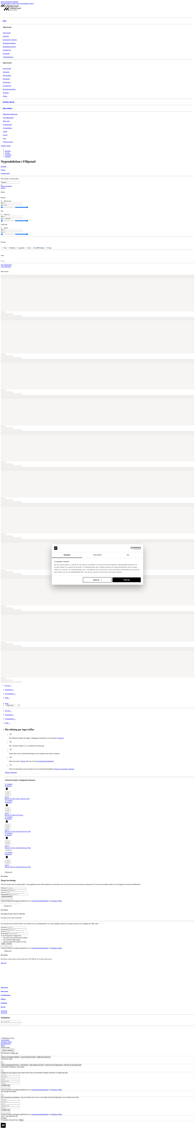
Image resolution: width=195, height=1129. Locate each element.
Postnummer (5, 894)
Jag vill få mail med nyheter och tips (14, 942)
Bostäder (8, 151)
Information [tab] (97, 555)
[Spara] (7, 793)
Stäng (21, 1120)
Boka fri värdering (8, 1050)
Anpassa (96, 580)
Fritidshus (12, 248)
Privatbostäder (5, 3)
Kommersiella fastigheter (45, 761)
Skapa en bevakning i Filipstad (64, 769)
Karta (6, 703)
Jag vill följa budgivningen (11, 940)
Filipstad (7, 156)
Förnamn (4, 888)
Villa (5, 248)
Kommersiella (15, 3)
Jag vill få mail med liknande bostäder (15, 938)
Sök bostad (24, 1065)
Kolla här (61, 738)
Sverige (7, 153)
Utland (31, 3)
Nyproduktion (24, 3)
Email (3, 931)
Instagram (4, 1013)
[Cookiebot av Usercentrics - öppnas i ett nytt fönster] (132, 548)
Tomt (29, 248)
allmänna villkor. (56, 901)
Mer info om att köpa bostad (54, 1065)
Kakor (3, 1045)
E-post (3, 892)
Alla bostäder (5, 1040)
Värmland (8, 155)
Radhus (42, 248)
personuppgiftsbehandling (40, 901)
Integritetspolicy (6, 1044)
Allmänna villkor (6, 1042)
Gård (35, 248)
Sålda (7, 698)
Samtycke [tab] (67, 555)
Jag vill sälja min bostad (28, 1057)
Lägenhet (21, 248)
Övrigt (49, 248)
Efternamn (4, 890)
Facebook (4, 1011)
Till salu (8, 686)
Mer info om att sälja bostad (72, 1065)
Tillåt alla (126, 580)
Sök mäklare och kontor (37, 1065)
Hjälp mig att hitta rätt (43, 1057)
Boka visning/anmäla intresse (10, 1065)
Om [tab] (128, 555)
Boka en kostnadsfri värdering (10, 1057)
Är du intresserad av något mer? (11, 936)
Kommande (9, 690)
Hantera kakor (5, 1047)
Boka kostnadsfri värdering (9, 2)
